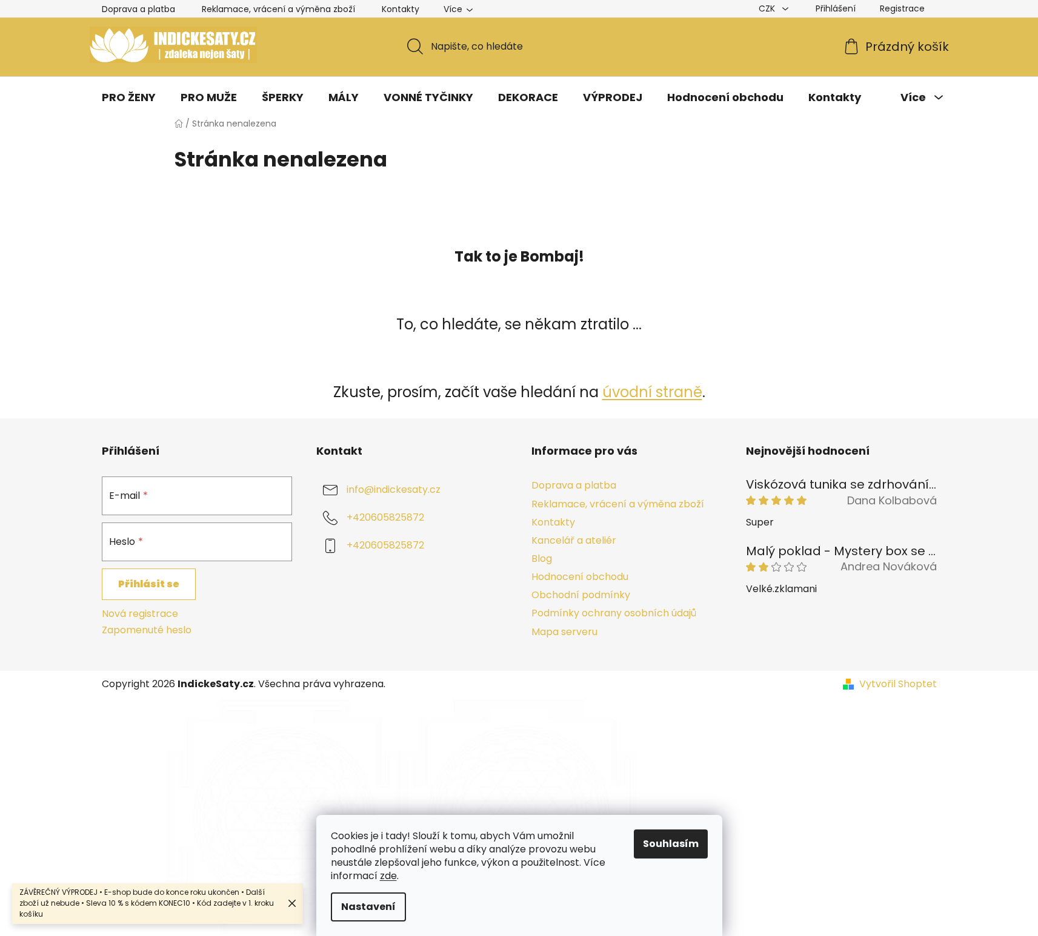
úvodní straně (652, 392)
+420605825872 (385, 518)
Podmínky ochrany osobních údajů (613, 613)
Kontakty (400, 9)
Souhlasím (671, 844)
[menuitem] (129, 97)
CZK (768, 8)
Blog (541, 558)
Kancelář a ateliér (573, 540)
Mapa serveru (564, 632)
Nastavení (368, 907)
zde (388, 876)
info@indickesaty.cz (394, 490)
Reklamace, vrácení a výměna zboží (278, 9)
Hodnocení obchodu (579, 577)
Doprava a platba (138, 9)
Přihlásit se (148, 584)
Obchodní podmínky (580, 595)
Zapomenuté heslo (146, 630)
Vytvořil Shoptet (898, 684)
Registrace (902, 8)
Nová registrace (140, 614)
